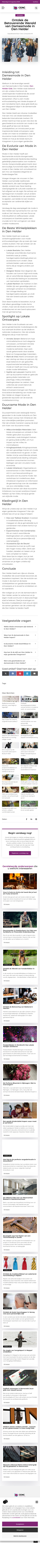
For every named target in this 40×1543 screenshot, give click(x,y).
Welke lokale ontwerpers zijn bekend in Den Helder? (20, 628)
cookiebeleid (16, 1517)
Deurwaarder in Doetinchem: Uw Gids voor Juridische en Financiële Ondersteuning (20, 931)
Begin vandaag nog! (20, 833)
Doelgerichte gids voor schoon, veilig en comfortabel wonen (9, 810)
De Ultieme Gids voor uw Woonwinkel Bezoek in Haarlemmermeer (18, 1198)
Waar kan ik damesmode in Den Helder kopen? (20, 636)
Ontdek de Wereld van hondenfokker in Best (18, 969)
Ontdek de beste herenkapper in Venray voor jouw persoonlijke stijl (19, 1313)
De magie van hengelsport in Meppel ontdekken (17, 1351)
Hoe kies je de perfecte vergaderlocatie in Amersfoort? (19, 1160)
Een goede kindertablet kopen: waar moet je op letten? (19, 1122)
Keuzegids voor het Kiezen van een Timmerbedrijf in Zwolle (17, 1236)
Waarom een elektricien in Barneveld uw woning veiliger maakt (10, 737)
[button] (37, 1502)
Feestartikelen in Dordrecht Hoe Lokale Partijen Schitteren (18, 1045)
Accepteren (20, 1524)
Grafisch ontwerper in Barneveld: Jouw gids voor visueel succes (18, 1389)
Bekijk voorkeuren (20, 1536)
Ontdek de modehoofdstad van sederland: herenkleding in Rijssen (19, 1274)
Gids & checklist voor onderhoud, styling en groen (28, 796)
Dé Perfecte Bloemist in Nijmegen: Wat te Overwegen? (19, 1084)
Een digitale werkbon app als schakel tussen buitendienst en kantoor (29, 767)
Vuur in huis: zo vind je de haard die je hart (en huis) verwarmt (20, 893)
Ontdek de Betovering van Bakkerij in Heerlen (18, 1007)
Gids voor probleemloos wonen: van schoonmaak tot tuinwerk (10, 796)
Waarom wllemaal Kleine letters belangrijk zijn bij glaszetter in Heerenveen (20, 1465)
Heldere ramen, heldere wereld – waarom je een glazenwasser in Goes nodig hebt (19, 1427)
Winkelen (20, 15)
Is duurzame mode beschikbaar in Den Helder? (20, 645)
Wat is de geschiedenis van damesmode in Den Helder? (20, 662)
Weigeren (20, 1530)
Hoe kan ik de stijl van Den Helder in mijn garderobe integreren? (20, 653)
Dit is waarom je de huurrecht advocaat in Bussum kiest (9, 751)
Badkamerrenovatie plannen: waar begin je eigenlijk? (9, 705)
